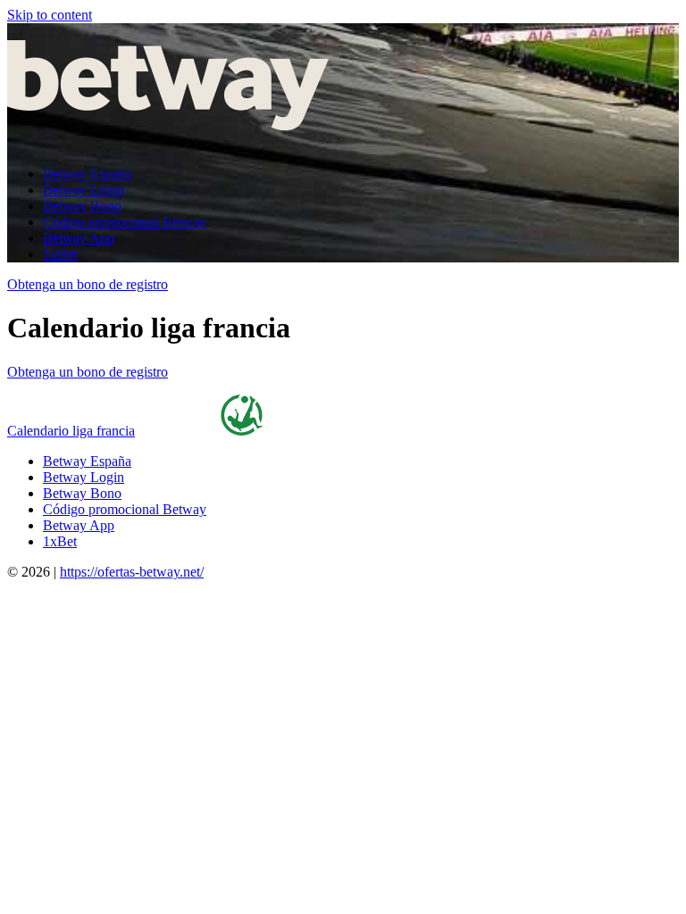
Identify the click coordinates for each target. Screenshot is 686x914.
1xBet (60, 254)
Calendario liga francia (71, 430)
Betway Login (83, 189)
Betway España (87, 173)
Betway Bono (82, 205)
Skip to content (49, 14)
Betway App (78, 237)
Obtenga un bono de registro (87, 284)
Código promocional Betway (124, 221)
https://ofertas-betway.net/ (132, 571)
